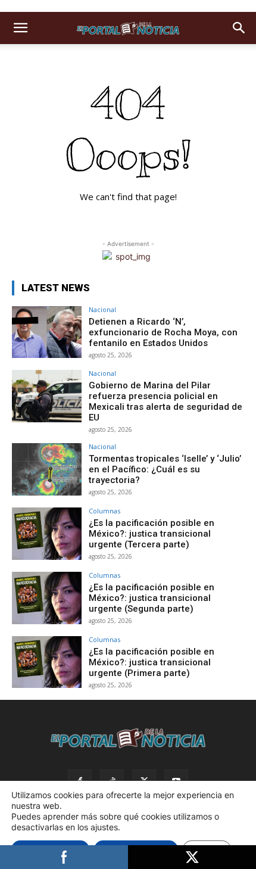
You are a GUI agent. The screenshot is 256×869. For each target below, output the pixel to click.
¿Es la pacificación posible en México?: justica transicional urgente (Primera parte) (151, 662)
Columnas (104, 510)
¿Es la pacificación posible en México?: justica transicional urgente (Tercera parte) (151, 534)
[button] (20, 28)
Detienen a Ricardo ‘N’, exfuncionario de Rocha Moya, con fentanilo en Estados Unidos (163, 332)
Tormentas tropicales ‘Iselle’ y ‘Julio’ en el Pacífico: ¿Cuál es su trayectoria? (165, 469)
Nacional (102, 309)
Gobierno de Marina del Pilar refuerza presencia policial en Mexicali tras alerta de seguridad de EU (165, 401)
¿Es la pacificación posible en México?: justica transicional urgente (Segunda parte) (151, 598)
